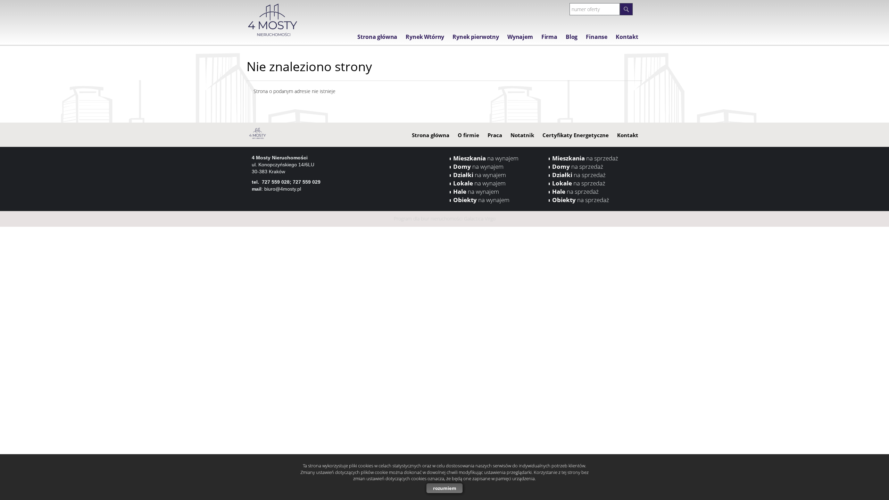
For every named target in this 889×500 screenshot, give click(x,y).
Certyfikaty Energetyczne (575, 135)
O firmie (468, 135)
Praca (495, 135)
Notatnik (522, 135)
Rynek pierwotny (475, 37)
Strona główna (377, 37)
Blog (572, 37)
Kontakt (627, 37)
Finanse (596, 37)
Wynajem (520, 37)
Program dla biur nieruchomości (429, 218)
